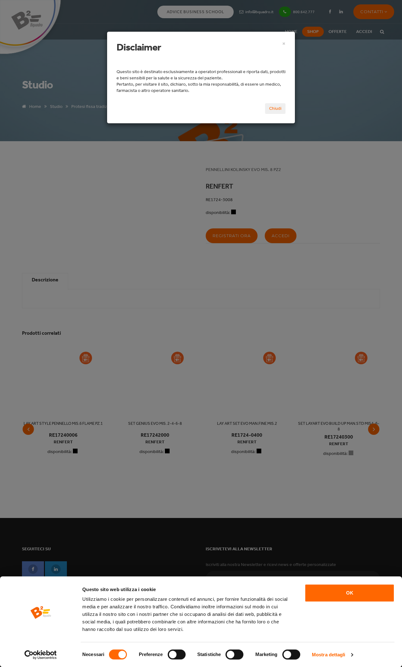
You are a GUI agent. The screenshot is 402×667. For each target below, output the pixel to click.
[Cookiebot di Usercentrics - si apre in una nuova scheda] (40, 654)
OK (349, 592)
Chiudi (275, 108)
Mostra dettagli (328, 654)
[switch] (177, 654)
